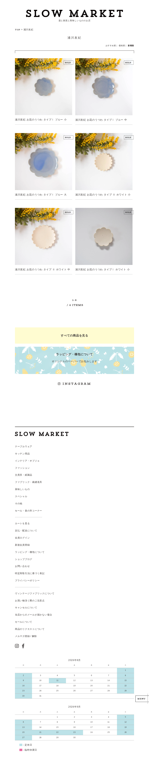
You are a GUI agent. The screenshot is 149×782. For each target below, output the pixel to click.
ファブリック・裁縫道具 (28, 482)
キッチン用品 (22, 453)
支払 (17, 530)
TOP (18, 29)
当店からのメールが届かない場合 (33, 615)
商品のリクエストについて (30, 629)
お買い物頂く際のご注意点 (30, 600)
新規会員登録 (22, 545)
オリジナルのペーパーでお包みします (74, 358)
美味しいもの (22, 489)
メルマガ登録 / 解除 (26, 636)
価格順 (122, 45)
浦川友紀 (28, 29)
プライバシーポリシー (27, 580)
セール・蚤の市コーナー (28, 511)
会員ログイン (22, 538)
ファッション (22, 468)
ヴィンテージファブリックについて (35, 593)
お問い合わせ (22, 566)
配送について (29, 530)
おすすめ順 (111, 45)
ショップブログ (23, 559)
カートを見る (22, 523)
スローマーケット (74, 13)
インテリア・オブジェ (27, 461)
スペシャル (21, 496)
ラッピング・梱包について (30, 552)
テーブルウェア (23, 446)
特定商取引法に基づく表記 (30, 573)
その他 (18, 503)
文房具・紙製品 (23, 475)
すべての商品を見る (74, 335)
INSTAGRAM (76, 384)
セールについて (23, 622)
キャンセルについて (26, 607)
